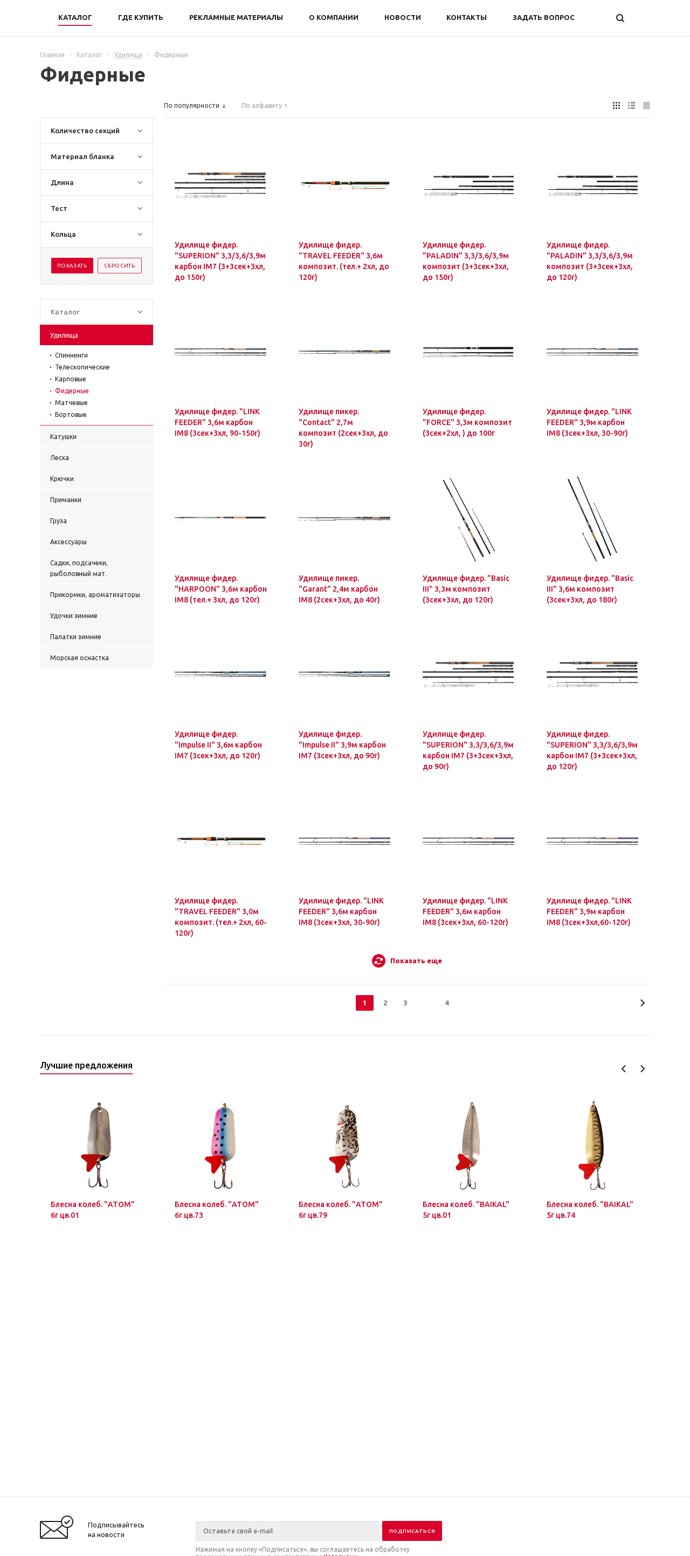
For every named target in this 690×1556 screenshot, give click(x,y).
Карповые (70, 378)
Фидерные (72, 390)
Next (642, 1069)
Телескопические (82, 367)
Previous (624, 1069)
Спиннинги (71, 355)
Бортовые (71, 414)
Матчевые (71, 402)
